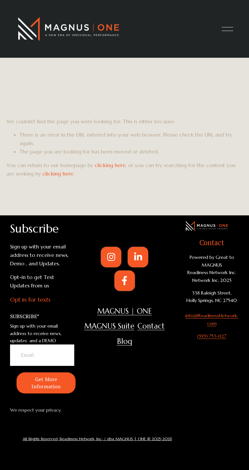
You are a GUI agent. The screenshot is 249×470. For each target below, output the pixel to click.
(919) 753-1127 (211, 336)
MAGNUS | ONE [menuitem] (124, 311)
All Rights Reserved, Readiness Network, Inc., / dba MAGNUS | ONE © (87, 438)
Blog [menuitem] (124, 341)
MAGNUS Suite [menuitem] (109, 326)
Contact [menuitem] (151, 326)
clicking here (110, 165)
